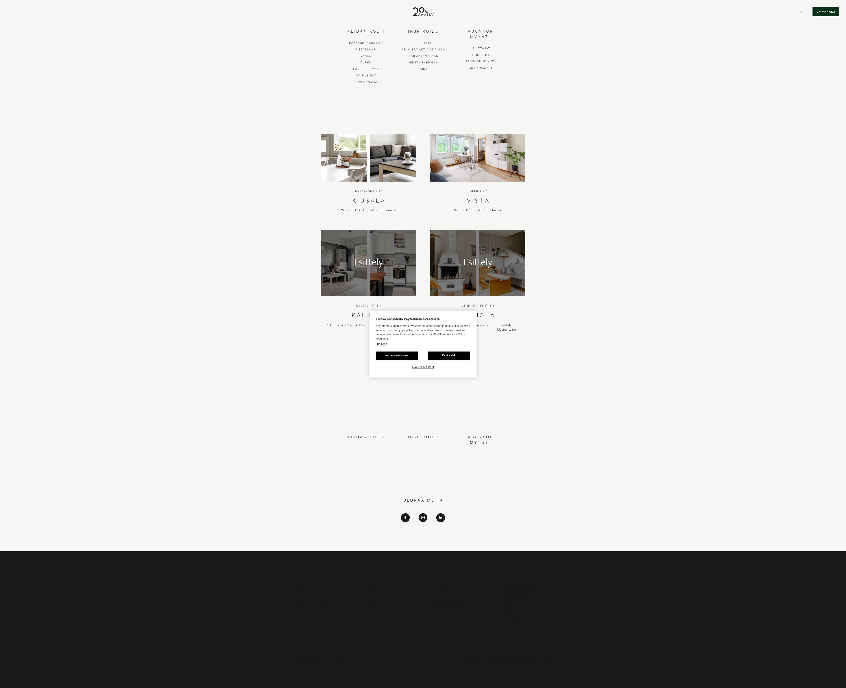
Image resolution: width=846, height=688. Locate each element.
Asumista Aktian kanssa (423, 455)
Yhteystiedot (825, 11)
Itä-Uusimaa (366, 481)
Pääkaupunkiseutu (366, 448)
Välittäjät (480, 454)
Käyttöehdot (510, 615)
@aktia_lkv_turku (423, 534)
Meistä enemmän (423, 468)
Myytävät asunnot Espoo (451, 583)
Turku (365, 468)
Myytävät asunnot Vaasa (451, 604)
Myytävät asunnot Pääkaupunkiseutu (319, 583)
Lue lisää (381, 344)
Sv (800, 11)
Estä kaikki (449, 355)
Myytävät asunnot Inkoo (310, 604)
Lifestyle (423, 448)
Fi (792, 11)
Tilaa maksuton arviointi (518, 583)
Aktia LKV (423, 528)
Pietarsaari (366, 455)
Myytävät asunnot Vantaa (311, 594)
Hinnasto (508, 607)
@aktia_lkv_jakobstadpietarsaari (423, 540)
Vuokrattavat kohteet (448, 615)
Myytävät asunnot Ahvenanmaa (385, 615)
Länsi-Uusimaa (366, 474)
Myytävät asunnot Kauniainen (384, 594)
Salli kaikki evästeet (396, 355)
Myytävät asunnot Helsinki (382, 583)
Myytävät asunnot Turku (381, 604)
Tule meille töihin (513, 599)
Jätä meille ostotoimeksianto (521, 591)
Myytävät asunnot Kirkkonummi (455, 594)
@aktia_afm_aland (423, 546)
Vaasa (366, 461)
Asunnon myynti (480, 467)
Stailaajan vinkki (423, 461)
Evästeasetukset (423, 367)
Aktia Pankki (480, 473)
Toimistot (480, 460)
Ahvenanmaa (365, 487)
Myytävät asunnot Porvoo (311, 615)
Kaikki (423, 474)
